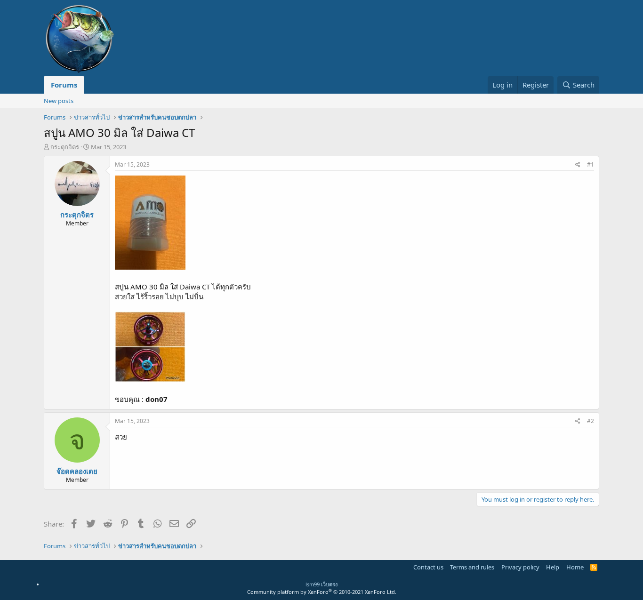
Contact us (428, 567)
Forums (64, 84)
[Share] (578, 165)
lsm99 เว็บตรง (321, 584)
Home (575, 567)
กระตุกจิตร (64, 147)
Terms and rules (472, 567)
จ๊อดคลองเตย (76, 471)
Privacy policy (520, 567)
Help (552, 567)
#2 (590, 421)
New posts (58, 100)
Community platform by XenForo (321, 591)
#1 (590, 164)
